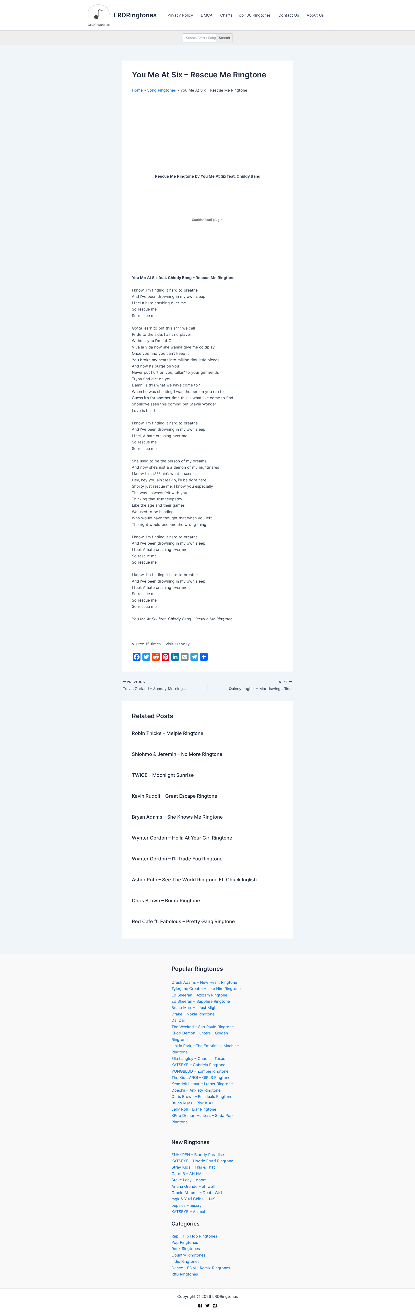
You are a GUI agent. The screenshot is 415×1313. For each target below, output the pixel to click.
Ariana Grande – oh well (193, 1186)
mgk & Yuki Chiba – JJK (193, 1198)
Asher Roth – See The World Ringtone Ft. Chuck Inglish (194, 880)
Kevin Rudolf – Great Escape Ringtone (174, 796)
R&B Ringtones (184, 1274)
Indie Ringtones (185, 1261)
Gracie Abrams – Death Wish (197, 1192)
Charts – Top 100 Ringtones (245, 15)
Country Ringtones (188, 1255)
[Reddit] (215, 1305)
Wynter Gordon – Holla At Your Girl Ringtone (182, 838)
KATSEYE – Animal (188, 1211)
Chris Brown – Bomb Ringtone (166, 900)
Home (137, 90)
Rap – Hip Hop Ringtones (194, 1236)
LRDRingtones (135, 15)
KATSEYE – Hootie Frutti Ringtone (202, 1160)
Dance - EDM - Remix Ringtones (200, 1267)
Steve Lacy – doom (189, 1179)
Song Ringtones (161, 90)
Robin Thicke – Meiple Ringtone (167, 733)
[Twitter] (207, 1305)
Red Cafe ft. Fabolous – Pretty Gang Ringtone (183, 921)
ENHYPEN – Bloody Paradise (197, 1154)
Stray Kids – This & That (193, 1167)
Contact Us (288, 15)
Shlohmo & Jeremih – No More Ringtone (177, 754)
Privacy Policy (180, 15)
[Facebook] (200, 1305)
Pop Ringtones (184, 1242)
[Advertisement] (207, 133)
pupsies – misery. (186, 1205)
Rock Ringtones (185, 1248)
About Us (315, 15)
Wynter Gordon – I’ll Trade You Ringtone (177, 859)
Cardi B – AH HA (186, 1173)
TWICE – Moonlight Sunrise (163, 775)
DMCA (207, 15)
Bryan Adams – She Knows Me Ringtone (177, 817)
